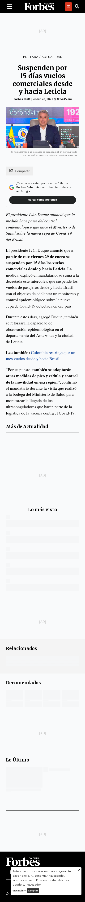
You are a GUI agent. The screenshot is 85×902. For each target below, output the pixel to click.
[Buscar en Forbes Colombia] (77, 6)
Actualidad (52, 57)
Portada (30, 57)
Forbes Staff (21, 99)
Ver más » (19, 890)
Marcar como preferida (42, 199)
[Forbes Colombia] (39, 6)
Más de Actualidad (27, 426)
